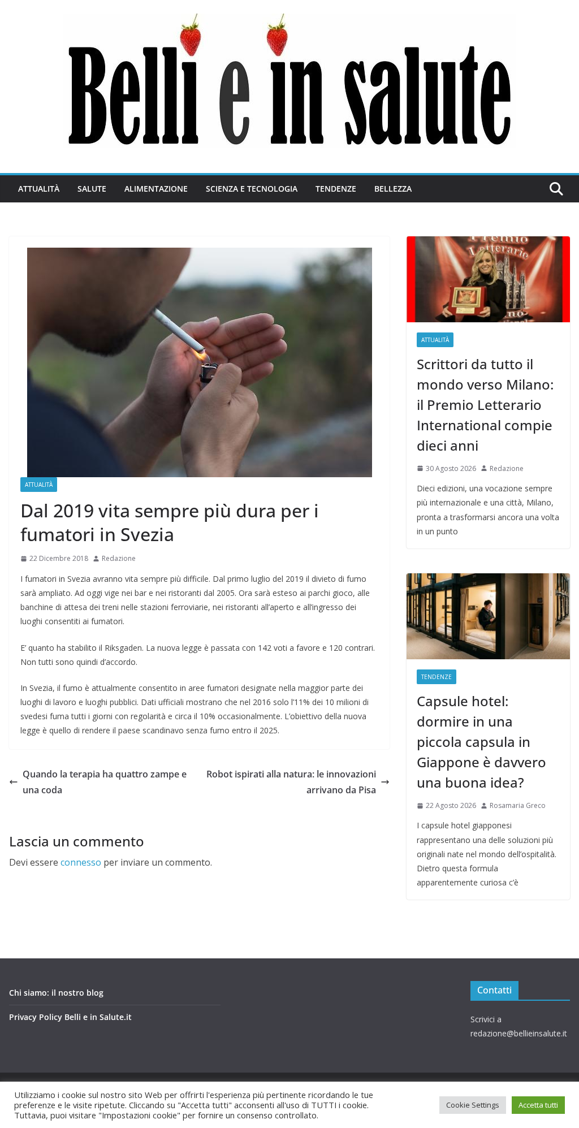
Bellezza (393, 188)
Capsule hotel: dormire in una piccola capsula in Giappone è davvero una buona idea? (481, 742)
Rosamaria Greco (518, 805)
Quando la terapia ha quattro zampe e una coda (105, 782)
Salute (91, 188)
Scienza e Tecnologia (251, 188)
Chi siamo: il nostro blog (56, 992)
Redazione (119, 558)
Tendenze (336, 188)
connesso (81, 862)
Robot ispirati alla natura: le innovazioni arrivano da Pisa (291, 782)
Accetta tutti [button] (538, 1105)
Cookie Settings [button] (472, 1105)
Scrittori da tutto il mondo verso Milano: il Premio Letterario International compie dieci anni (485, 405)
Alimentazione (156, 188)
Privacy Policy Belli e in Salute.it (70, 1017)
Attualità (38, 188)
